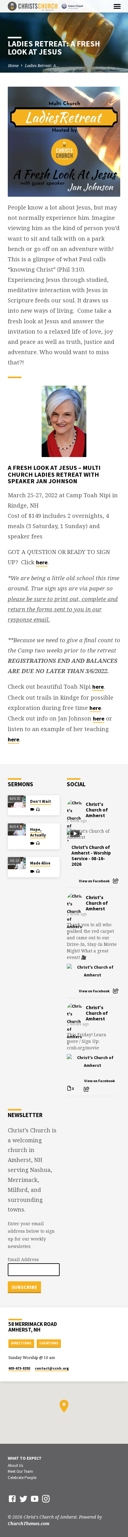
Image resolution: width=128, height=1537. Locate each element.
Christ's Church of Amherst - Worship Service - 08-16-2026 (91, 856)
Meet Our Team (20, 1471)
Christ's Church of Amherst (97, 809)
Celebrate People (22, 1477)
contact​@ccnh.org (52, 1368)
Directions (21, 1343)
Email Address (23, 1259)
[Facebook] (12, 1498)
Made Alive (40, 863)
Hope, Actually (38, 832)
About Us (15, 1465)
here (42, 562)
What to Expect (25, 1458)
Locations (48, 1343)
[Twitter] (23, 1498)
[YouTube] (34, 1498)
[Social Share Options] (116, 881)
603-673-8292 (19, 1368)
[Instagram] (45, 1498)
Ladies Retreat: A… (42, 65)
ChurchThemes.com (28, 1523)
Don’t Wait (40, 801)
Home (13, 65)
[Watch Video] (32, 809)
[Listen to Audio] (38, 809)
